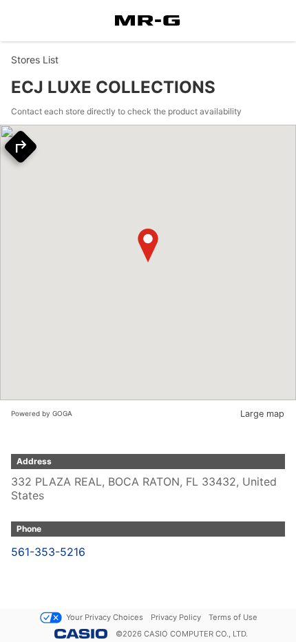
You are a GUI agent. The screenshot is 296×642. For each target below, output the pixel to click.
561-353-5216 (48, 552)
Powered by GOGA (41, 413)
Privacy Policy (176, 617)
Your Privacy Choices (104, 617)
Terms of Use (233, 617)
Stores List (35, 59)
